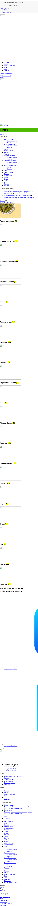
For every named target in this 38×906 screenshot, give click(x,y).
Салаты (9, 147)
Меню (6, 792)
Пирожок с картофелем (27, 197)
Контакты (7, 799)
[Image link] (5, 760)
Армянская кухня (9, 144)
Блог (5, 797)
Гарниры (6, 154)
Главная (2, 201)
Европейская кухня (10, 160)
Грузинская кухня (9, 155)
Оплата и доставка (9, 783)
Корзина (6, 778)
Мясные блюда (8, 172)
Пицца (9, 169)
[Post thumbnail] (10, 805)
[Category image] (10, 217)
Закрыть (2, 134)
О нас (5, 796)
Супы (9, 142)
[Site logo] (2, 59)
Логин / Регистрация (10, 882)
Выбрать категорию (6, 202)
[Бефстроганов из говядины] (13, 191)
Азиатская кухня (9, 139)
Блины (6, 149)
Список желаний (9, 779)
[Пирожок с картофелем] (12, 197)
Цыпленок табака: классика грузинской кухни (18, 807)
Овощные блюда (9, 175)
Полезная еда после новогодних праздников (18, 812)
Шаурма (6, 184)
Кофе (5, 170)
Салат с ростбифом (24, 195)
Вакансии (7, 784)
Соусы (6, 179)
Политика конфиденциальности (14, 776)
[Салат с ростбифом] (11, 195)
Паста (9, 167)
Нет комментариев (16, 808)
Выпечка (6, 152)
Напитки (6, 174)
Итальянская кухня (10, 165)
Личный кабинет (9, 781)
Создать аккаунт (5, 897)
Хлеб (5, 182)
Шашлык (6, 185)
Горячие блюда (12, 141)
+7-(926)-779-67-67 (6, 12)
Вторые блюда (8, 150)
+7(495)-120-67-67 (5, 9)
